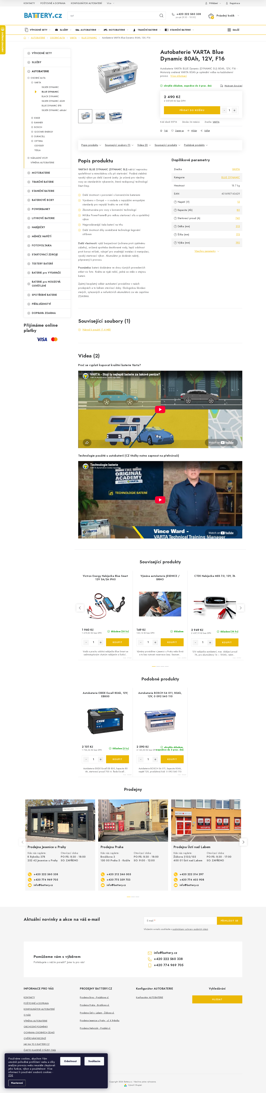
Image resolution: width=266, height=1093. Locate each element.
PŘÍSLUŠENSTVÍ (41, 304)
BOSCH (38, 127)
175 (238, 234)
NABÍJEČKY (38, 227)
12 (238, 202)
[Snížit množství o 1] (224, 110)
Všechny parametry (205, 251)
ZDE (10, 1075)
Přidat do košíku (192, 110)
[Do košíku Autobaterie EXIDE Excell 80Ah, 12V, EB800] (117, 759)
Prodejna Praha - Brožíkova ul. (94, 1005)
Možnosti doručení (233, 85)
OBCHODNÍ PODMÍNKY (36, 1026)
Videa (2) (142, 145)
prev (80, 608)
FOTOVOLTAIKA (42, 245)
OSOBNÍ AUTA (38, 77)
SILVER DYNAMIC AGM (53, 101)
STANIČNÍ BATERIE (43, 191)
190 (238, 242)
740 (238, 218)
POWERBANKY (41, 209)
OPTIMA (38, 141)
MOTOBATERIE (41, 173)
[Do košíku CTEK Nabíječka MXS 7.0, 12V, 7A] (227, 642)
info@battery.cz (43, 885)
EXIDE (37, 117)
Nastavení (17, 1083)
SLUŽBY (36, 62)
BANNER (38, 122)
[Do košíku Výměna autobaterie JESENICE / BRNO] (172, 642)
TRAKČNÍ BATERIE (43, 182)
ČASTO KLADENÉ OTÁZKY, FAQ (40, 1050)
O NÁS (27, 1014)
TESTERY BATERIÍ (42, 263)
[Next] (243, 842)
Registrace (235, 3)
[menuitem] (39, 29)
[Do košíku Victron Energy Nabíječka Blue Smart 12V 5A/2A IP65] (117, 642)
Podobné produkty (194, 145)
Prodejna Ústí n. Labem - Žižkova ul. (97, 1012)
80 (238, 210)
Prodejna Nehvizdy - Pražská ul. (95, 1028)
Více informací (178, 76)
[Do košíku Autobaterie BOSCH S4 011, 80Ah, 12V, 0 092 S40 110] (172, 759)
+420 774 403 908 (192, 879)
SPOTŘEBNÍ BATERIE (44, 295)
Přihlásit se (229, 920)
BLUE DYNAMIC (50, 91)
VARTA (37, 82)
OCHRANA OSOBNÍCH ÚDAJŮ (39, 1032)
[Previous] (22, 842)
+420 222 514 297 (192, 874)
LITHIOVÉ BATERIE (43, 218)
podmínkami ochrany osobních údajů (190, 929)
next (240, 608)
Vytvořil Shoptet (135, 1085)
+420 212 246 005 (119, 874)
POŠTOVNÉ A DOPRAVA (52, 3)
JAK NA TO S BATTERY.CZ (36, 1044)
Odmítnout (70, 1061)
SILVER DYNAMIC (50, 87)
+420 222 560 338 (188, 14)
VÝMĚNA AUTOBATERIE (42, 162)
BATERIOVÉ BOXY (43, 200)
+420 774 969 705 (46, 879)
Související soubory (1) (118, 145)
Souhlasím (94, 1061)
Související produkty (166, 145)
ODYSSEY (39, 145)
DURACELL (39, 136)
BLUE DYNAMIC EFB (51, 105)
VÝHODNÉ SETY (42, 53)
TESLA (37, 150)
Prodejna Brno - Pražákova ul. (94, 997)
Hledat (161, 16)
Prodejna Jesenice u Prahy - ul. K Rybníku (99, 1020)
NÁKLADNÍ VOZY (39, 157)
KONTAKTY (29, 3)
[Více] (233, 29)
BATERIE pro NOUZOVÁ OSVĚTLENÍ (46, 284)
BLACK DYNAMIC (50, 96)
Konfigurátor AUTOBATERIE (149, 997)
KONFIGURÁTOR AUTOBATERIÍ (86, 3)
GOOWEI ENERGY (43, 131)
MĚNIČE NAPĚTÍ (41, 236)
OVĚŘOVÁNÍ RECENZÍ (35, 1038)
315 (238, 226)
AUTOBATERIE (40, 71)
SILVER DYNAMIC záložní (54, 110)
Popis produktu (89, 145)
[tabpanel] (60, 845)
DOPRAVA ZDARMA (44, 313)
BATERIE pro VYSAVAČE (46, 272)
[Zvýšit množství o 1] (234, 110)
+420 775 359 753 (118, 879)
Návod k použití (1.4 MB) (97, 329)
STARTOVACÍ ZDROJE (45, 254)
